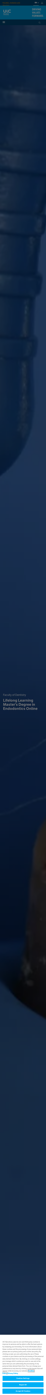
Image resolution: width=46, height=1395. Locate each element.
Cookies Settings (23, 1378)
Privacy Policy (13, 1373)
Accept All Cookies (23, 1391)
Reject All (23, 1385)
